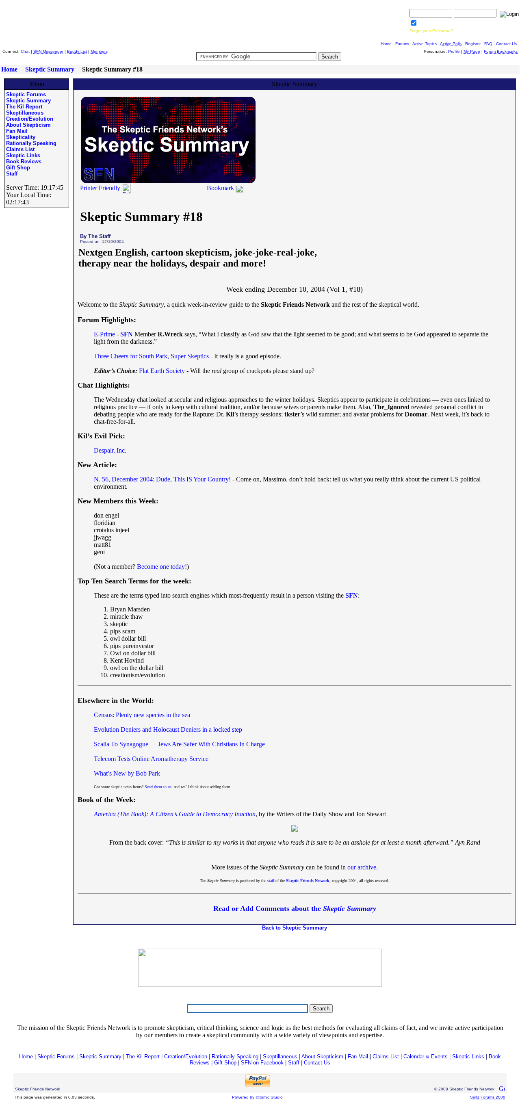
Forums (402, 43)
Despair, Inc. (110, 450)
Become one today (161, 566)
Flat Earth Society (162, 370)
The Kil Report (24, 107)
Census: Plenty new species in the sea (142, 714)
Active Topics (424, 43)
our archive (361, 867)
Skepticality (20, 137)
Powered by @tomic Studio (257, 1097)
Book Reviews (23, 161)
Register (473, 43)
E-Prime (104, 334)
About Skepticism (28, 125)
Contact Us (506, 43)
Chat (25, 51)
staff (270, 880)
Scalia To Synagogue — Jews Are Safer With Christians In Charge (179, 744)
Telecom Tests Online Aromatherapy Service (151, 758)
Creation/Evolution (29, 119)
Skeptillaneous (24, 113)
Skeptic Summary (49, 69)
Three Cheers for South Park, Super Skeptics (151, 356)
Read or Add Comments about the (294, 908)
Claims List (20, 149)
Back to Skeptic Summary (294, 928)
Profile (454, 51)
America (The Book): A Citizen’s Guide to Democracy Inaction (175, 814)
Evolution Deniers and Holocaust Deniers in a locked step (168, 729)
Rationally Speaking (31, 143)
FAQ (488, 43)
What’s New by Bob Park (127, 773)
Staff (11, 174)
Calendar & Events (425, 1056)
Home (386, 43)
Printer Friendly (101, 187)
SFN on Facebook (262, 1063)
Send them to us (158, 787)
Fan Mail (17, 131)
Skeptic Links (23, 155)
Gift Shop (18, 168)
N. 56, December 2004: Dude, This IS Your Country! (162, 479)
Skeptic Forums (26, 94)
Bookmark (220, 187)
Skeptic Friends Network (307, 880)
